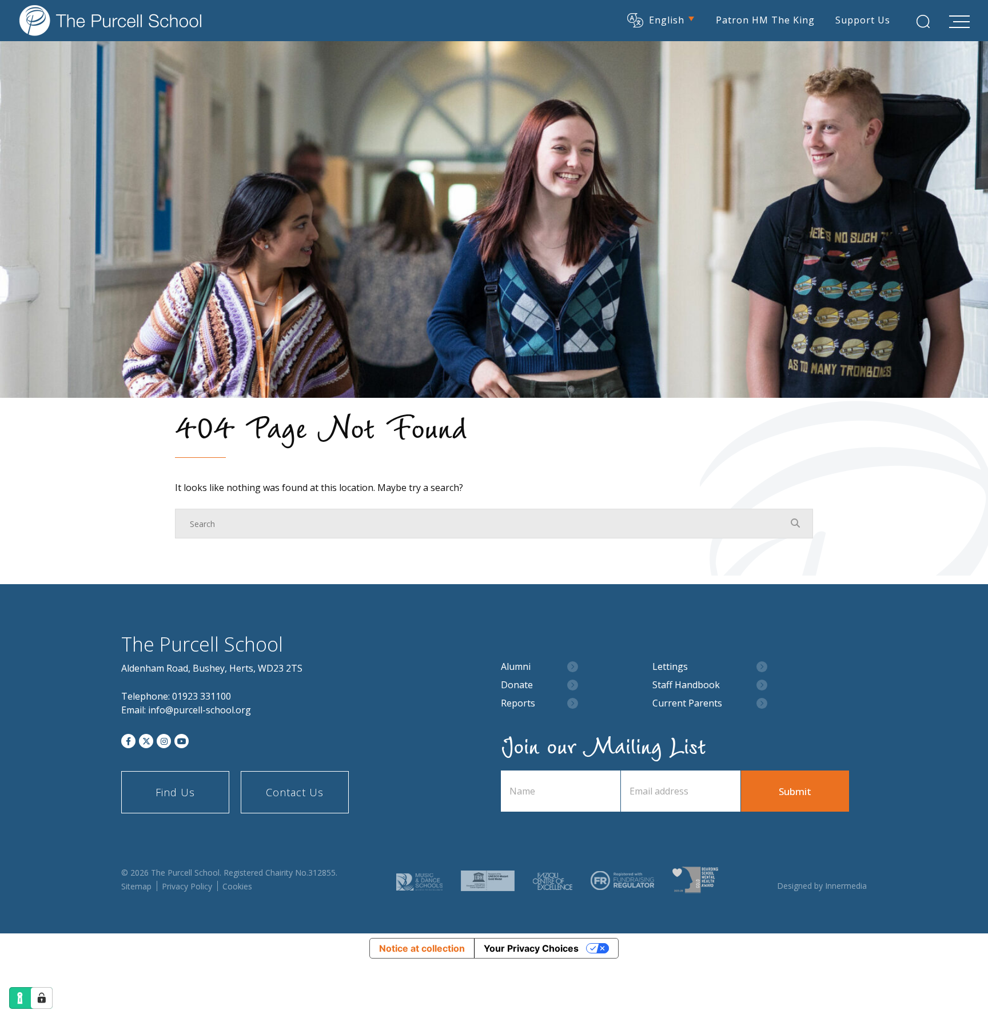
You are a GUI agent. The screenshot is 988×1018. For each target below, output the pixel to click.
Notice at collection (422, 948)
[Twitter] (146, 741)
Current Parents (687, 703)
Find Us (175, 792)
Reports (518, 703)
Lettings (670, 666)
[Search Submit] (923, 21)
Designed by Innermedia (822, 885)
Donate (517, 685)
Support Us (862, 20)
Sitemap (136, 886)
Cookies (237, 886)
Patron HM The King (765, 20)
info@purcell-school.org (199, 710)
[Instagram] (164, 741)
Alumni (516, 666)
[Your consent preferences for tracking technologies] (42, 998)
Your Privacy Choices (531, 948)
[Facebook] (128, 741)
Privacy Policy (187, 886)
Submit (795, 791)
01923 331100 (201, 696)
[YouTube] (181, 741)
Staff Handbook (686, 685)
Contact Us (295, 792)
